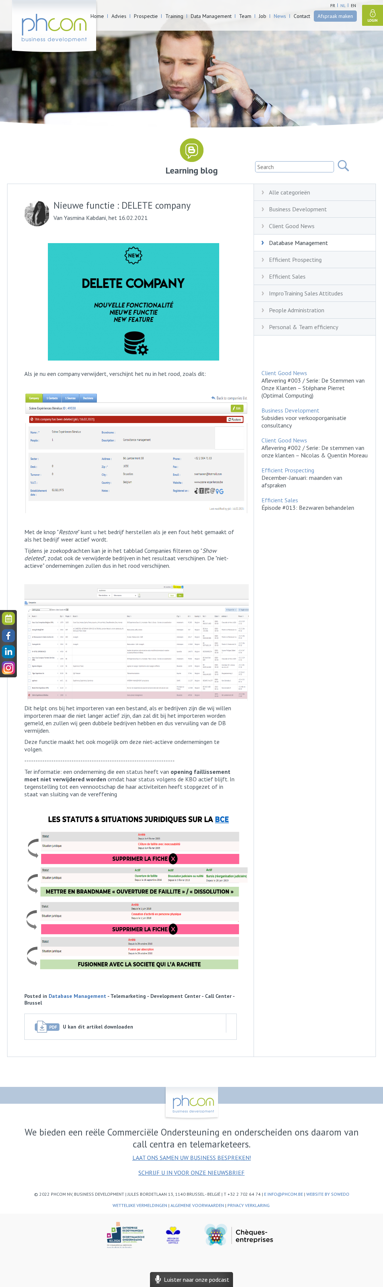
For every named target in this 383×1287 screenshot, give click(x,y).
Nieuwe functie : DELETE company (122, 206)
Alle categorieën (289, 192)
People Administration (296, 310)
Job (262, 16)
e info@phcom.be (283, 1194)
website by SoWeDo (327, 1194)
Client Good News (292, 226)
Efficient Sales (287, 276)
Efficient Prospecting (295, 259)
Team (245, 16)
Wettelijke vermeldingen (140, 1205)
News (280, 16)
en (353, 5)
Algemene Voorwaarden (197, 1205)
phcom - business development (54, 27)
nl (343, 5)
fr (332, 5)
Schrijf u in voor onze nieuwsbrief (191, 1172)
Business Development (298, 209)
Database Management (298, 242)
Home (97, 16)
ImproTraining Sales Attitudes (306, 293)
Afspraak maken (335, 16)
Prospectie (146, 16)
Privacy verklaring (248, 1205)
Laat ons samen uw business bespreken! (191, 1157)
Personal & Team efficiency (303, 327)
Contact (302, 16)
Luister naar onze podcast (195, 1279)
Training (174, 16)
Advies (118, 16)
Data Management (211, 16)
